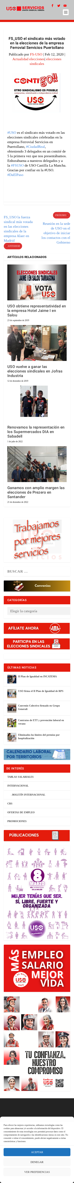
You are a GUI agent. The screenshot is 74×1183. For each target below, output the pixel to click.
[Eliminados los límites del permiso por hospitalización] (11, 737)
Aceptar (37, 1152)
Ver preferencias (37, 1172)
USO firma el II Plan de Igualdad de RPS (40, 691)
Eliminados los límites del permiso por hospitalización (39, 737)
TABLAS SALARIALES (20, 777)
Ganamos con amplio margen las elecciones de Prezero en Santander (36, 492)
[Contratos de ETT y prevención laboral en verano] (11, 722)
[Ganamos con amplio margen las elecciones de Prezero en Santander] (37, 464)
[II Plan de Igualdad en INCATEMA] (11, 678)
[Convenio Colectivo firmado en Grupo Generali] (11, 708)
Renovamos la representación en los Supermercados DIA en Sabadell (36, 432)
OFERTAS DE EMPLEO (21, 812)
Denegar (37, 1162)
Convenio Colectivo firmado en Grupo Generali (39, 707)
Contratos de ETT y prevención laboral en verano (41, 722)
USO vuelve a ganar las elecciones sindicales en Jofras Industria (35, 371)
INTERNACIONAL (18, 785)
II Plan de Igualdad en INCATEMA (37, 676)
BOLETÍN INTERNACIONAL (28, 794)
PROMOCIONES (17, 821)
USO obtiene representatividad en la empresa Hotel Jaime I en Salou (36, 310)
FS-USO (36, 54)
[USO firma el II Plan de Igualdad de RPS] (11, 693)
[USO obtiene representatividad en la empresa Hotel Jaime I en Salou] (37, 282)
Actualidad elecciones (28, 59)
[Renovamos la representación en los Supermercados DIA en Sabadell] (37, 403)
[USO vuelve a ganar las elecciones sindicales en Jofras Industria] (37, 343)
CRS (9, 803)
